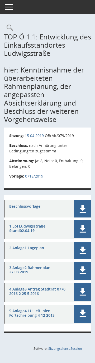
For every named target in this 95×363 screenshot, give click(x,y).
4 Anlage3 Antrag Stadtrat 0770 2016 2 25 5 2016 (37, 291)
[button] (82, 208)
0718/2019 (34, 176)
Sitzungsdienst (65, 348)
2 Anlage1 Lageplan (26, 248)
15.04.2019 (34, 135)
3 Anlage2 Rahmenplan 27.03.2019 (29, 270)
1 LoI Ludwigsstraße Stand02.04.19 (27, 228)
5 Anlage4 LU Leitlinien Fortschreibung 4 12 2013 (32, 313)
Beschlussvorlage (24, 206)
